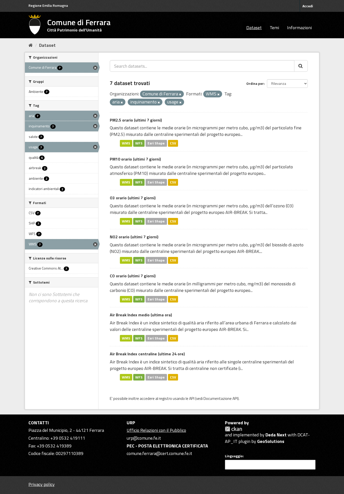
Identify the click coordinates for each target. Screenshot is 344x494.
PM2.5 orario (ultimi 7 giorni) (136, 120)
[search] (301, 66)
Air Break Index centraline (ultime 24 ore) (147, 354)
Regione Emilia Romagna (48, 5)
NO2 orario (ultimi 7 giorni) (134, 237)
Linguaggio (234, 456)
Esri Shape (156, 143)
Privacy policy (41, 484)
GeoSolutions (270, 441)
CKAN (233, 429)
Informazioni (299, 27)
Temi (274, 27)
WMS (126, 143)
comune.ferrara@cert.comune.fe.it (159, 453)
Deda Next (276, 434)
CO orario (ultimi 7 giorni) (133, 276)
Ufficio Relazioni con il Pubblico (156, 430)
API (191, 398)
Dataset (254, 27)
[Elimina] (180, 94)
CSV (173, 143)
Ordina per (255, 83)
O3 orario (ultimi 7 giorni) (133, 198)
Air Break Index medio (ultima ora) (141, 315)
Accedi (307, 6)
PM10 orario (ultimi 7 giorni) (135, 159)
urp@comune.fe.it (144, 438)
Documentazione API (220, 398)
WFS (139, 143)
